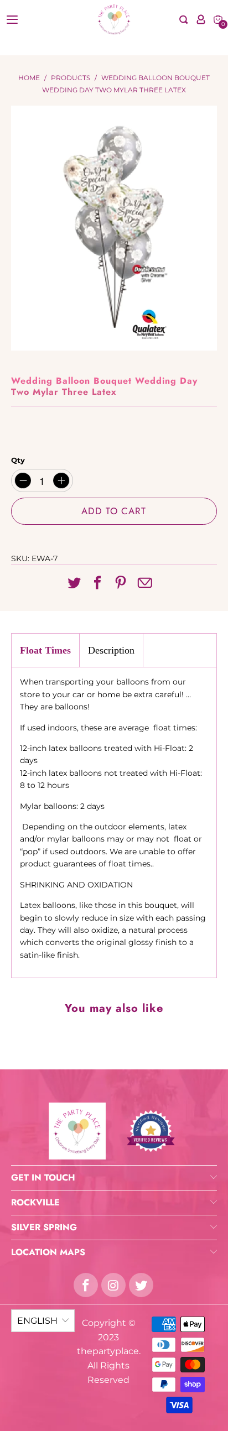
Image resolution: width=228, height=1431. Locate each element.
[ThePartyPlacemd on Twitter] (141, 1285)
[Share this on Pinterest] (120, 583)
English (37, 1320)
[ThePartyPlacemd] (114, 19)
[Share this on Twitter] (74, 583)
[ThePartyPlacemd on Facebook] (86, 1285)
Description (111, 650)
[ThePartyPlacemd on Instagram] (113, 1285)
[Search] (183, 20)
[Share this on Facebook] (97, 583)
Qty (18, 460)
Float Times (45, 650)
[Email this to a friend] (144, 583)
